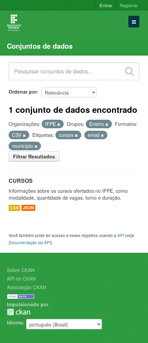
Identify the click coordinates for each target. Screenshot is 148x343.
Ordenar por (23, 91)
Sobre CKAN (20, 270)
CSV (14, 208)
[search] (129, 71)
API (120, 235)
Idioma (15, 322)
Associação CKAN (26, 287)
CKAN (18, 312)
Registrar (129, 5)
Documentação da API (30, 242)
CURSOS (21, 181)
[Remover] (58, 124)
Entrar (106, 5)
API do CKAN (21, 278)
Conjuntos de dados (40, 46)
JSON (28, 208)
